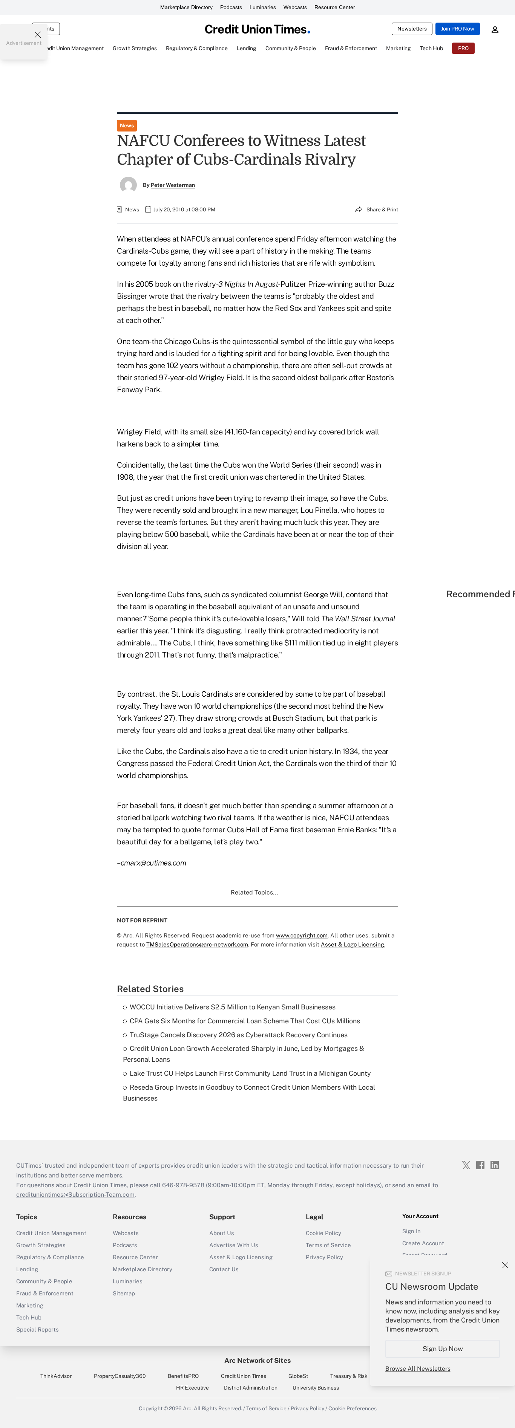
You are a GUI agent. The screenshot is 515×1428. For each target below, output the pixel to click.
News (127, 125)
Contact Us (224, 1269)
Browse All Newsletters (418, 1368)
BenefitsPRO (183, 1376)
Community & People (44, 1281)
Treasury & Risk (349, 1376)
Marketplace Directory (186, 7)
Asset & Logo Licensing (241, 1257)
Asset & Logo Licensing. (353, 944)
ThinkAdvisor (56, 1376)
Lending (27, 1269)
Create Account (423, 1243)
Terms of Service (328, 1245)
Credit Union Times (243, 1376)
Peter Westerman (173, 185)
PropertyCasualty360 (120, 1376)
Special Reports (37, 1329)
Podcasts (231, 7)
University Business (316, 1388)
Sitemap (124, 1293)
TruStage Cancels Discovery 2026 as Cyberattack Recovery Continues (239, 1035)
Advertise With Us (233, 1245)
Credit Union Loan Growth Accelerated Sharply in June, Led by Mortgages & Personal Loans (243, 1053)
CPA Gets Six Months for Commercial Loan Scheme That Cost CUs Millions (245, 1021)
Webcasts (295, 7)
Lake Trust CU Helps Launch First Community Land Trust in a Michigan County (250, 1073)
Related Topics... (254, 892)
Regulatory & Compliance (50, 1257)
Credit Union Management (51, 1233)
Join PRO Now (457, 29)
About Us (221, 1233)
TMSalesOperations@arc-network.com (197, 944)
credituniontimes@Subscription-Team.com (75, 1194)
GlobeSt (298, 1376)
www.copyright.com (302, 935)
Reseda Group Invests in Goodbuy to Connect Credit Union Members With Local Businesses (249, 1092)
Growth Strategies (41, 1245)
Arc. (188, 1408)
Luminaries (263, 7)
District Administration (250, 1388)
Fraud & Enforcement (45, 1293)
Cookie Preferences (352, 1408)
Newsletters (412, 29)
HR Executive (192, 1388)
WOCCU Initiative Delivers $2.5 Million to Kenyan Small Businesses (233, 1007)
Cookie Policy (323, 1233)
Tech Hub (28, 1317)
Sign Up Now (443, 1349)
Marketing (29, 1305)
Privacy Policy (324, 1257)
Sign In (411, 1231)
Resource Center (334, 7)
